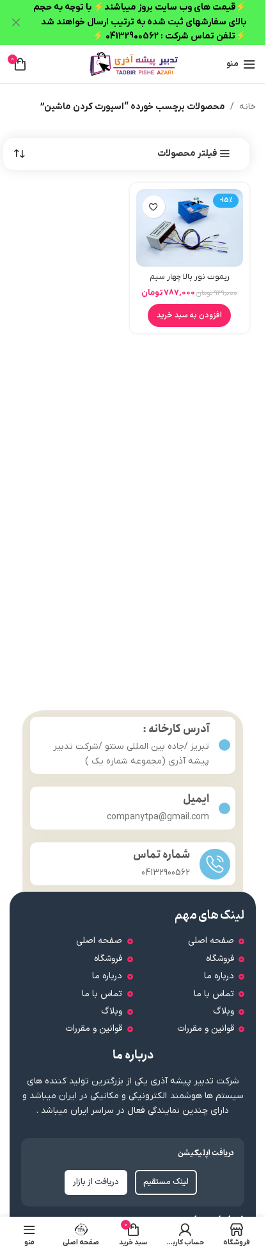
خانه (247, 107)
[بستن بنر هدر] (16, 22)
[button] (189, 315)
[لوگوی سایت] (133, 64)
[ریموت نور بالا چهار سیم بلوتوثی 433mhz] (190, 228)
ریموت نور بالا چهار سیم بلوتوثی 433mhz (190, 283)
